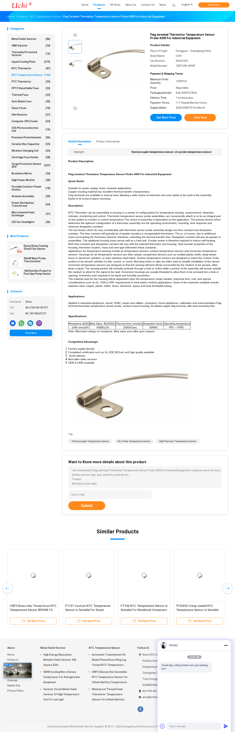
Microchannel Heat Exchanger (31, 214)
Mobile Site (13, 685)
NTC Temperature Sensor (31, 74)
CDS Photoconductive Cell (31, 129)
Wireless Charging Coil (31, 150)
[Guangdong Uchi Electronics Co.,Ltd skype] (30, 323)
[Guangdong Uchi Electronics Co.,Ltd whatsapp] (21, 323)
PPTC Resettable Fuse (31, 88)
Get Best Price (166, 117)
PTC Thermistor (31, 81)
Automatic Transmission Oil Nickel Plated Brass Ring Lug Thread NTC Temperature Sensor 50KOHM (109, 660)
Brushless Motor (31, 173)
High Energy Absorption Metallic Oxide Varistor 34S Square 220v (59, 659)
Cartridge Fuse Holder (31, 157)
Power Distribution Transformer (31, 204)
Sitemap (12, 680)
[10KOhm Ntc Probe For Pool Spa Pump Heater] (16, 274)
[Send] (226, 726)
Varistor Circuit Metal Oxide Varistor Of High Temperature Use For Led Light (61, 694)
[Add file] (162, 726)
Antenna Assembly (31, 196)
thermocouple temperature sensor (90, 441)
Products (12, 659)
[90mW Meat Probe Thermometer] (16, 262)
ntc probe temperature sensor (134, 441)
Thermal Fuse (31, 94)
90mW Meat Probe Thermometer (35, 260)
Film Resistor (31, 114)
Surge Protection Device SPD (31, 165)
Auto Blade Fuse (31, 101)
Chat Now (214, 4)
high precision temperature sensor (177, 441)
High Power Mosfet (31, 180)
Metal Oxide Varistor (31, 38)
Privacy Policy (15, 690)
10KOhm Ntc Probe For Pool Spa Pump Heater (37, 272)
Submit (87, 505)
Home (10, 654)
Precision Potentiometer (31, 137)
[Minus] (226, 645)
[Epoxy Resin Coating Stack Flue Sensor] (16, 249)
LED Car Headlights (31, 221)
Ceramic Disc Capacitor (31, 144)
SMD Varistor (31, 45)
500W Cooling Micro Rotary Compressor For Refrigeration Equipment (61, 677)
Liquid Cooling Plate (31, 61)
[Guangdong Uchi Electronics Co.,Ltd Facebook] (140, 709)
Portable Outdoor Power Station (31, 188)
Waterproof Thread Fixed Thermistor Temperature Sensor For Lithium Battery (108, 694)
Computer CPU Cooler (31, 121)
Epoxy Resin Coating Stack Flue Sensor (36, 247)
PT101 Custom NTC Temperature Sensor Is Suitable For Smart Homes (88, 610)
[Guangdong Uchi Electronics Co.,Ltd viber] (39, 323)
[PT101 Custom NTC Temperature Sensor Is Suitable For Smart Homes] (88, 575)
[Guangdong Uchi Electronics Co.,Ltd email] (13, 323)
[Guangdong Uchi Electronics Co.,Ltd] (22, 5)
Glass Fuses (31, 108)
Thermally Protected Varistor (31, 54)
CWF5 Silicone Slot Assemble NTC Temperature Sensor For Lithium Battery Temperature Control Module (110, 677)
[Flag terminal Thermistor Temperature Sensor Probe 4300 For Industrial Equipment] (114, 64)
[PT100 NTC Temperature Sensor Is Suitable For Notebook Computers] (144, 575)
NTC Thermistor (31, 68)
